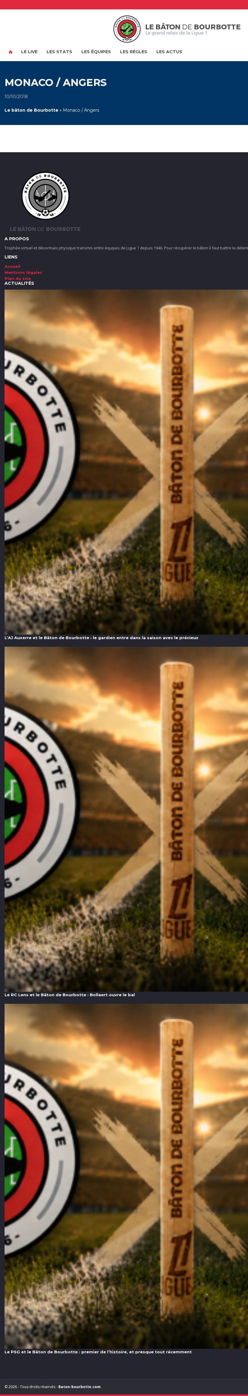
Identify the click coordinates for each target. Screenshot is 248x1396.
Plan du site (18, 278)
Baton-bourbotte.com (79, 1386)
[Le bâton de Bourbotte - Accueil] (176, 29)
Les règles (133, 51)
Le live (29, 51)
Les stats (59, 51)
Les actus (169, 51)
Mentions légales (23, 272)
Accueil (11, 52)
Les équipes (96, 51)
